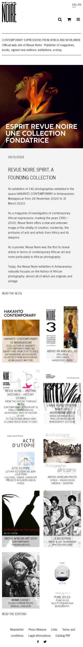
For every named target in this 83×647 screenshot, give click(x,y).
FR (79, 4)
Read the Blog (12, 293)
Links (54, 629)
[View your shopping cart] (69, 19)
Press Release (37, 629)
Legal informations (39, 635)
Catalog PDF (63, 635)
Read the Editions (14, 613)
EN (74, 4)
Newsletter (17, 629)
